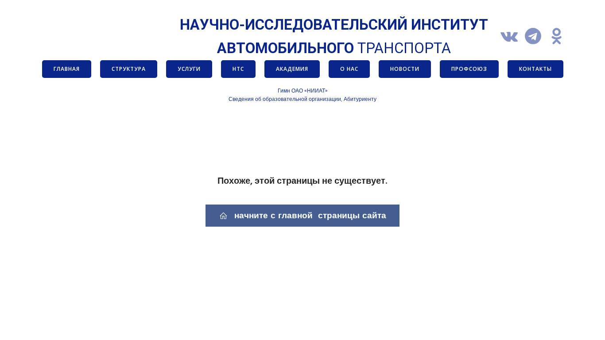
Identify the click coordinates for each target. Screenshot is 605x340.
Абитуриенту (360, 99)
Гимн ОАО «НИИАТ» (303, 90)
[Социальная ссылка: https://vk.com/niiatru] (512, 36)
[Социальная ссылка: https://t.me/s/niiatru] (536, 36)
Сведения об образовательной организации (285, 99)
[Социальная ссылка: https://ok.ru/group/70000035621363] (560, 36)
